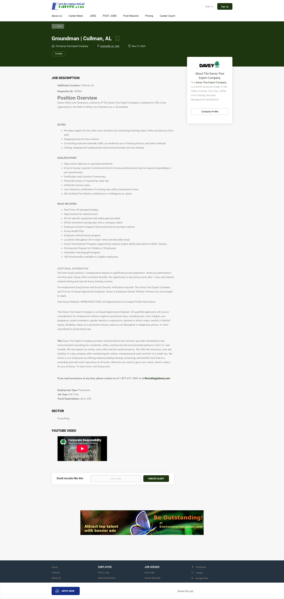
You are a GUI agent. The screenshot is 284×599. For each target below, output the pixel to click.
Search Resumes (107, 578)
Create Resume (152, 578)
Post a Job (103, 572)
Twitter (199, 573)
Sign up (225, 6)
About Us (56, 578)
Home (55, 567)
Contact (56, 572)
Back (59, 26)
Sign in (209, 6)
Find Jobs (149, 572)
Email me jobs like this (70, 478)
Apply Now (68, 591)
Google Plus (202, 578)
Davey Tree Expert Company (211, 82)
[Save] (116, 38)
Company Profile (209, 111)
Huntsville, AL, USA (109, 46)
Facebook (201, 567)
